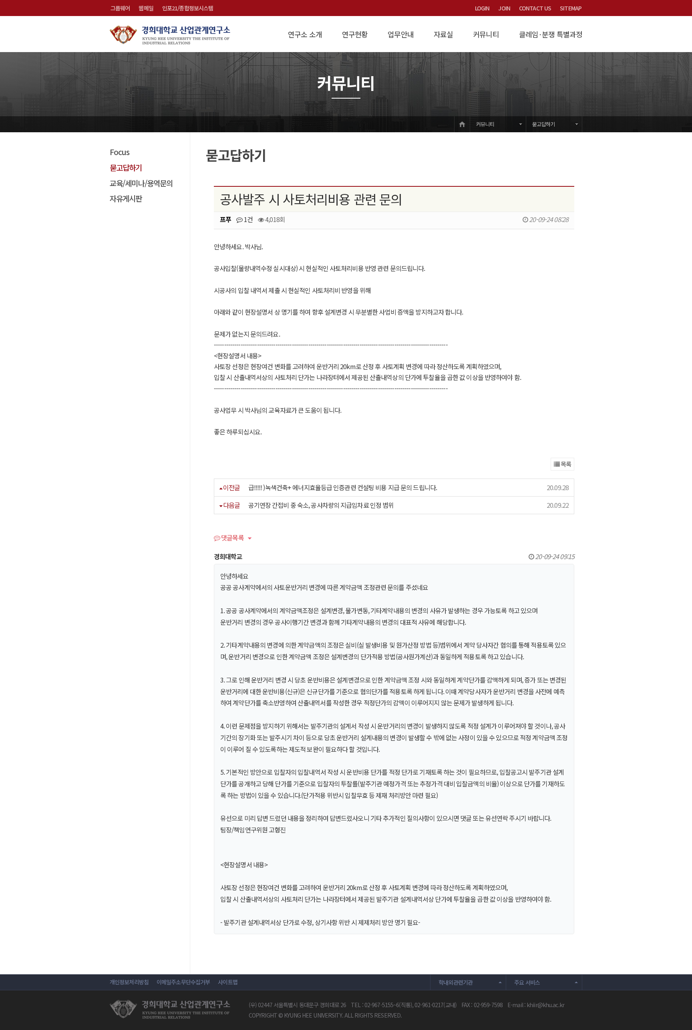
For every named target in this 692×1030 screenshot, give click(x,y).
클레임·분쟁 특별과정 (550, 34)
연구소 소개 (305, 34)
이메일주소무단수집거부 (183, 982)
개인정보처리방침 (129, 982)
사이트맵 (227, 982)
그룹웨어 (120, 8)
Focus (120, 151)
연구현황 (355, 34)
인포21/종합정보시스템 (187, 8)
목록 (565, 464)
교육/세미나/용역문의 (141, 183)
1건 (248, 219)
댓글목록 (232, 538)
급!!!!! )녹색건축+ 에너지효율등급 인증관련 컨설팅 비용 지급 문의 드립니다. (342, 487)
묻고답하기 (543, 124)
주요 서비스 (527, 982)
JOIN (504, 8)
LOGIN (482, 8)
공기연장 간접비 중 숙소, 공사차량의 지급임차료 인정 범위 (321, 505)
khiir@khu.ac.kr (545, 1005)
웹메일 (146, 8)
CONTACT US (535, 8)
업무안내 (400, 34)
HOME (462, 124)
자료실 (443, 34)
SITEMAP (570, 8)
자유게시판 (126, 198)
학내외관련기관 (456, 982)
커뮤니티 (486, 34)
